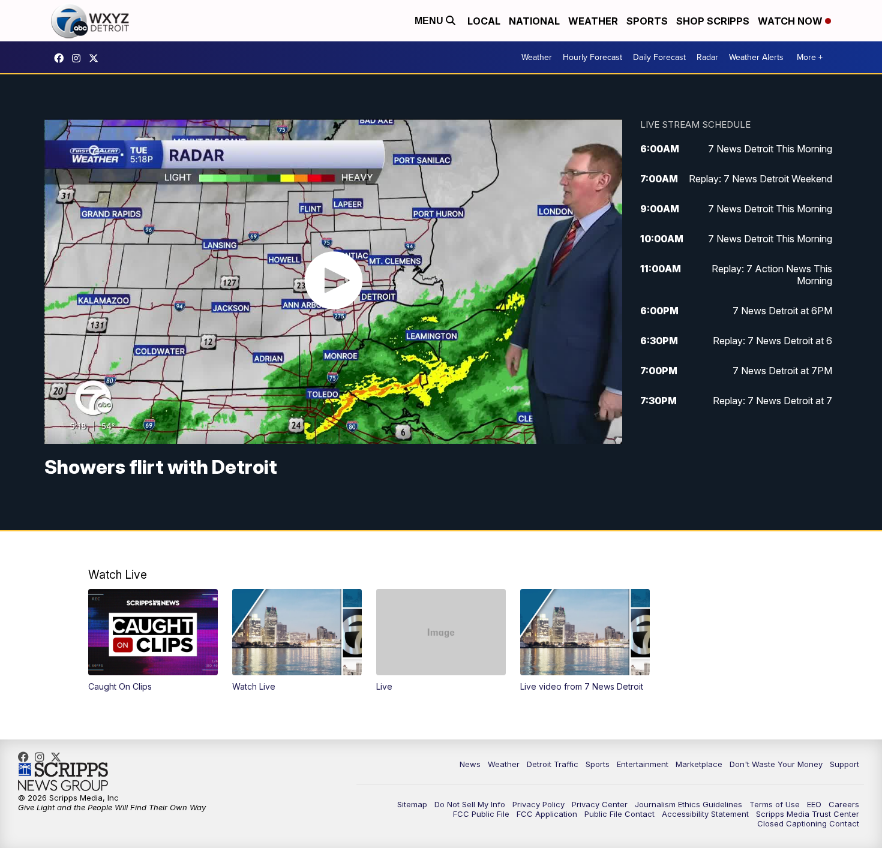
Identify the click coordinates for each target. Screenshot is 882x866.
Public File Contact (619, 814)
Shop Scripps (712, 21)
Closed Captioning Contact (808, 823)
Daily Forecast (659, 57)
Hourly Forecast (592, 57)
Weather (593, 21)
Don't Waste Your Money (776, 764)
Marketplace (699, 764)
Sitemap (412, 804)
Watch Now (791, 21)
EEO (814, 804)
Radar (707, 57)
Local (483, 21)
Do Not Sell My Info (469, 804)
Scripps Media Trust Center (807, 814)
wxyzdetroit (62, 58)
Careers (844, 804)
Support (844, 764)
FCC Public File (481, 814)
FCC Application (547, 814)
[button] (153, 640)
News (470, 764)
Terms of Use (774, 804)
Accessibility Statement (705, 814)
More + (810, 57)
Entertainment (642, 764)
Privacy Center (600, 804)
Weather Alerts (756, 57)
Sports (647, 21)
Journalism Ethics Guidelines (688, 804)
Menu (430, 21)
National (534, 21)
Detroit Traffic (552, 764)
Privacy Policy (538, 804)
